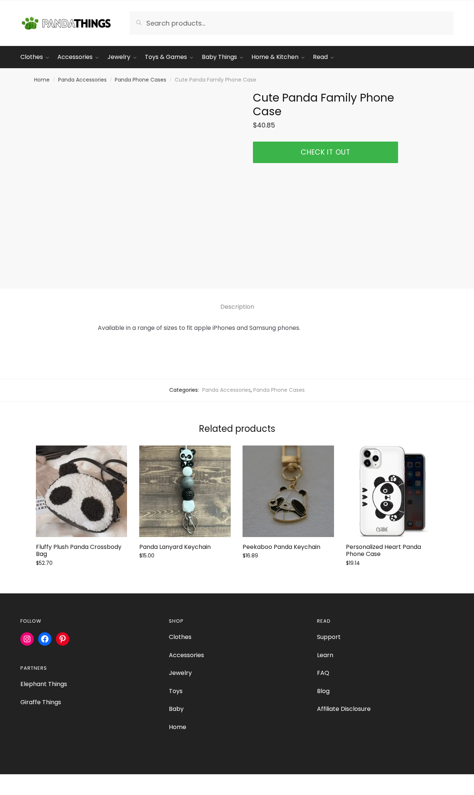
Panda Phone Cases (140, 79)
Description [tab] (237, 306)
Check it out (325, 152)
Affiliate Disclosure (344, 709)
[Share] (45, 781)
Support (329, 637)
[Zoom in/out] (8, 781)
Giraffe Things (40, 702)
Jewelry (180, 673)
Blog (323, 691)
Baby (176, 709)
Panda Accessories (82, 79)
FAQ (323, 673)
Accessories (186, 655)
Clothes (180, 637)
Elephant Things (43, 684)
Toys (176, 691)
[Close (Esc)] (63, 781)
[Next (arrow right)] (26, 791)
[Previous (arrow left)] (8, 791)
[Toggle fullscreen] (26, 781)
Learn (325, 655)
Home (42, 79)
